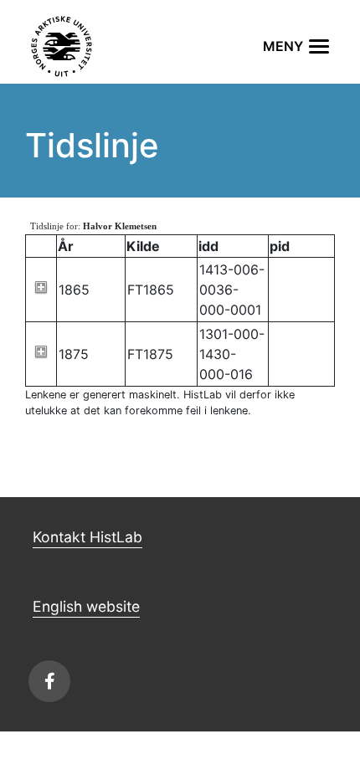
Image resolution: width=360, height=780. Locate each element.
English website (86, 606)
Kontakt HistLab (87, 537)
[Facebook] (49, 681)
